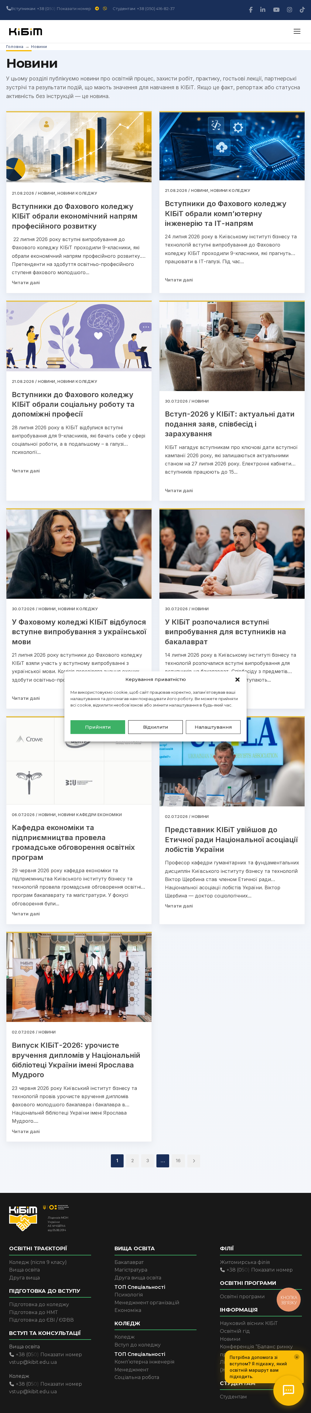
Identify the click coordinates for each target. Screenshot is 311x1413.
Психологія (128, 1295)
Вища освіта (24, 1270)
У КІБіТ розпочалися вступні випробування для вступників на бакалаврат (225, 632)
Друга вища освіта (137, 1278)
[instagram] (290, 9)
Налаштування (213, 727)
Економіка (127, 1310)
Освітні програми (242, 1296)
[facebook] (251, 9)
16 (178, 1160)
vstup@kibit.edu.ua (33, 1362)
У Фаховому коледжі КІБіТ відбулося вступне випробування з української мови (79, 632)
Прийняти (98, 727)
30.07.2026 (176, 401)
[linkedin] (263, 9)
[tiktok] (302, 9)
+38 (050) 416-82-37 (156, 8)
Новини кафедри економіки (90, 814)
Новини (46, 193)
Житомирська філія (245, 1262)
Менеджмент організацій (146, 1303)
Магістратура (130, 1270)
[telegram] (97, 8)
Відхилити (155, 727)
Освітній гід (235, 1331)
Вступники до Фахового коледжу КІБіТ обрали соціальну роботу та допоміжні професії (73, 404)
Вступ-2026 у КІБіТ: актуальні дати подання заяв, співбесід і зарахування (230, 424)
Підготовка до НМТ (33, 1312)
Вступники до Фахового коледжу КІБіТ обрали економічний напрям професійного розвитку (75, 216)
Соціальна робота (136, 1377)
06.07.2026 (23, 814)
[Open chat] (288, 1390)
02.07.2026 (176, 816)
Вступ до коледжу (137, 1345)
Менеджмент (131, 1370)
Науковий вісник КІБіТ (249, 1323)
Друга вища (24, 1278)
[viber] (105, 8)
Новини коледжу (77, 193)
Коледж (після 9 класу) (38, 1262)
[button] (237, 679)
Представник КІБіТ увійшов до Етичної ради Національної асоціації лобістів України (231, 839)
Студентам (233, 1397)
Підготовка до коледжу (39, 1304)
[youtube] (277, 9)
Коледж (124, 1337)
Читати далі (26, 282)
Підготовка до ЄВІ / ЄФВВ (41, 1320)
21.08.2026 (23, 193)
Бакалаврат (129, 1262)
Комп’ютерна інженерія (144, 1362)
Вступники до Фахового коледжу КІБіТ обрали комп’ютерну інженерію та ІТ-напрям (225, 213)
